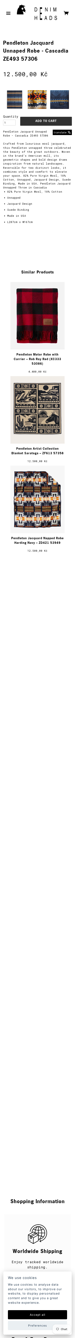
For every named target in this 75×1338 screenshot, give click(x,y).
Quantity (9, 116)
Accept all (37, 1314)
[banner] (37, 13)
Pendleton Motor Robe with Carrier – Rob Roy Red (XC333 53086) (37, 359)
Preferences (37, 1325)
